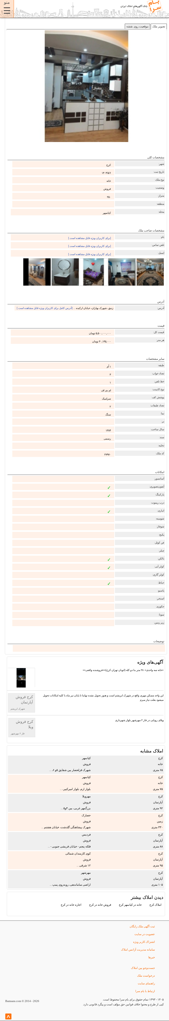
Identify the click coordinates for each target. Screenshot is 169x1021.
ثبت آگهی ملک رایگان (142, 926)
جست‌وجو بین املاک (143, 968)
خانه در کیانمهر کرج (130, 904)
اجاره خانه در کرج (71, 904)
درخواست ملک (146, 975)
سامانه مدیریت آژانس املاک (138, 949)
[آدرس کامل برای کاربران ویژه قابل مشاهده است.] (45, 308)
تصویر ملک (158, 26)
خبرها (151, 957)
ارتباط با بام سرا (145, 991)
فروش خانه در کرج (100, 904)
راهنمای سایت (146, 983)
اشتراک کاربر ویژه (144, 941)
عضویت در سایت (144, 934)
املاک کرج (155, 904)
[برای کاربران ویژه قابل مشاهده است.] (89, 238)
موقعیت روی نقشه (137, 26)
